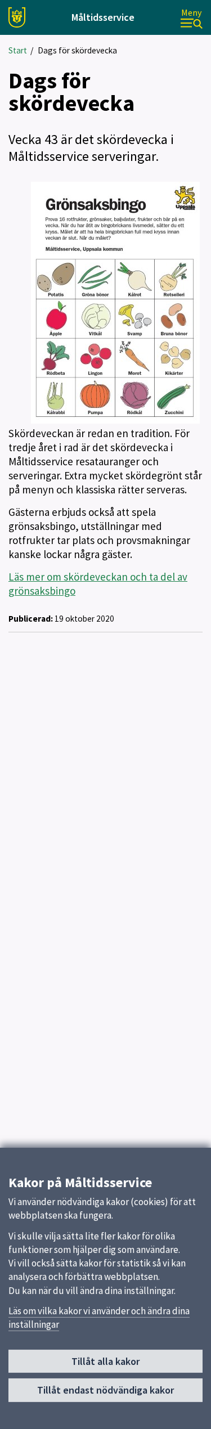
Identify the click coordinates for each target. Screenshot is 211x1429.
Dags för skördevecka (77, 50)
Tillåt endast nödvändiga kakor (105, 1389)
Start (17, 50)
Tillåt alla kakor (105, 1361)
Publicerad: (30, 618)
